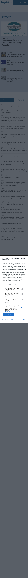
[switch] (22, 289)
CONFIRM (8, 314)
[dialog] (14, 289)
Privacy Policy (22, 319)
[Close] (25, 258)
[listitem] (14, 285)
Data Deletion (5, 319)
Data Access (14, 319)
